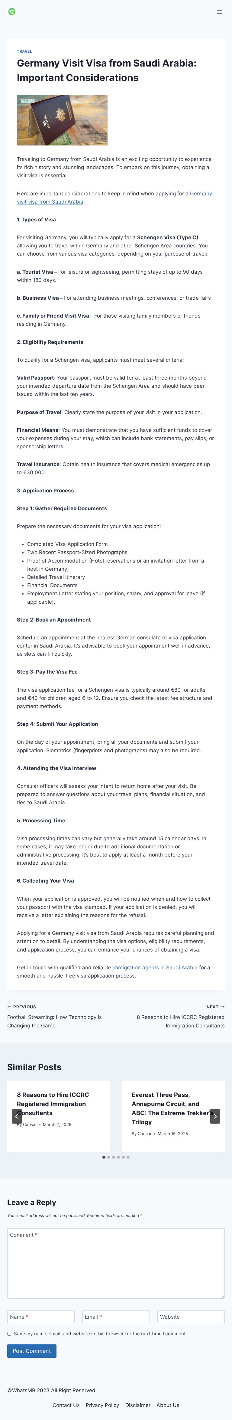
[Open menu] (219, 12)
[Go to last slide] (17, 1116)
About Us (167, 1405)
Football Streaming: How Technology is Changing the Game (54, 1016)
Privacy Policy (102, 1405)
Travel (24, 51)
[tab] (103, 1157)
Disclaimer (137, 1405)
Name (19, 1317)
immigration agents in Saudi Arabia (155, 968)
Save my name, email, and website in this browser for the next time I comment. (100, 1334)
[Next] (215, 1116)
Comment (24, 1235)
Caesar (30, 1124)
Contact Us (66, 1405)
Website (170, 1317)
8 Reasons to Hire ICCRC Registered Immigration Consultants (181, 1016)
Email (93, 1317)
